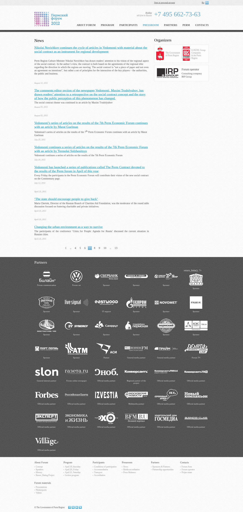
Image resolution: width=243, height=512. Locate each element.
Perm (186, 25)
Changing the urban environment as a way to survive (68, 227)
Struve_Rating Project (45, 475)
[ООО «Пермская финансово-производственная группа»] (196, 279)
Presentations (41, 487)
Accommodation (101, 469)
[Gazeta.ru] (76, 371)
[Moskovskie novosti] (136, 394)
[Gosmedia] (166, 417)
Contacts (202, 25)
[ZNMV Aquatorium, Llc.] (46, 302)
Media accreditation (131, 469)
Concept (39, 466)
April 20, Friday (72, 469)
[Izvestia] (106, 394)
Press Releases (129, 472)
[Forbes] (46, 394)
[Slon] (46, 371)
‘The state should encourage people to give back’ (66, 199)
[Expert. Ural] (46, 417)
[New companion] (196, 394)
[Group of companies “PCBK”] (196, 302)
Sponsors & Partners (161, 466)
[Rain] (196, 348)
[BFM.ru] (136, 417)
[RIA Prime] (166, 348)
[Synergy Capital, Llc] (76, 325)
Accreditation (99, 475)
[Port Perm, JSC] (46, 348)
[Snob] (106, 371)
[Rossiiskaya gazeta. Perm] (76, 394)
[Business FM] (136, 348)
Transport (98, 472)
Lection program (72, 475)
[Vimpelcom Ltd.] (46, 276)
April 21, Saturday (73, 472)
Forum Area (187, 466)
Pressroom (151, 25)
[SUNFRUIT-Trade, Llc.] (106, 325)
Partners (170, 25)
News (125, 466)
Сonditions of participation (105, 466)
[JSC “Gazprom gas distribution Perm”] (136, 302)
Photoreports (41, 490)
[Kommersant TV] (196, 371)
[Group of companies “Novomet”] (166, 302)
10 (105, 248)
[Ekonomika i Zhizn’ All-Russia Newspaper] (76, 417)
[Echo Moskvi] (106, 417)
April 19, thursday (72, 466)
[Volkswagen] (76, 276)
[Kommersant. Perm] (136, 371)
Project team (187, 472)
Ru (203, 2)
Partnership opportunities (163, 469)
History (39, 472)
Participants (128, 25)
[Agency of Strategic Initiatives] (106, 348)
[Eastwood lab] (106, 302)
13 (116, 248)
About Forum (86, 25)
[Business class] (196, 417)
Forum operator (188, 469)
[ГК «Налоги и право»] (136, 276)
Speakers (39, 469)
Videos (39, 493)
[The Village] (46, 441)
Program (107, 25)
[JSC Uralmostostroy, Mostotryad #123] (46, 325)
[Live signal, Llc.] (76, 302)
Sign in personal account (164, 2)
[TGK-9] (196, 325)
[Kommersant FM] (166, 371)
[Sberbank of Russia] (106, 276)
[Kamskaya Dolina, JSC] (166, 276)
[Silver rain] (166, 394)
